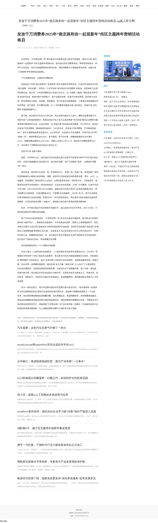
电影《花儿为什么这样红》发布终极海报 (121, 101)
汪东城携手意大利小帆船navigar (117, 92)
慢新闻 (107, 56)
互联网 (100, 6)
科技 (39, 6)
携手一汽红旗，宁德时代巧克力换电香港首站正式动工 (49, 444)
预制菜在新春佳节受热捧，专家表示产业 (121, 171)
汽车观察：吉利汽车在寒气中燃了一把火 (41, 327)
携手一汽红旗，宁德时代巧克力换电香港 (121, 166)
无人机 (119, 6)
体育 (88, 6)
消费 (107, 6)
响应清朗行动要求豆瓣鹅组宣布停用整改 (121, 106)
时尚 (69, 6)
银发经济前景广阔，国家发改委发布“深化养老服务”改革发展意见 (56, 478)
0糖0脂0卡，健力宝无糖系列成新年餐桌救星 (43, 428)
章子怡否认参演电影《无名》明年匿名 (120, 125)
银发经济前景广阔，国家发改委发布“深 (121, 176)
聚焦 (137, 6)
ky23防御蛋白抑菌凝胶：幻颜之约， (119, 152)
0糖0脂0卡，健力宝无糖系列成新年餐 (120, 162)
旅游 (82, 6)
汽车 (63, 6)
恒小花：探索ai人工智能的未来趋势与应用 (42, 394)
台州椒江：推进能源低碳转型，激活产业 (121, 148)
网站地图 (79, 510)
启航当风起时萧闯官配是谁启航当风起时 (121, 116)
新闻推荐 (108, 132)
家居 (94, 6)
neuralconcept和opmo (112, 143)
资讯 (32, 6)
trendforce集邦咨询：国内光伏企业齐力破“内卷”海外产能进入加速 (56, 411)
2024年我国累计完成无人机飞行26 (118, 180)
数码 (76, 6)
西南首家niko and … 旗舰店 (115, 97)
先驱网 (23, 6)
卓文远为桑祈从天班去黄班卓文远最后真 (121, 111)
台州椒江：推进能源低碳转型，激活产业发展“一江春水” (51, 361)
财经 (51, 6)
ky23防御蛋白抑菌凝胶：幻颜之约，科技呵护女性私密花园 (52, 378)
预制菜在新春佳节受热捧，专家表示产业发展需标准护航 (51, 461)
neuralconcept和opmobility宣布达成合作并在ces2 (45, 344)
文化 (113, 6)
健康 (125, 6)
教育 (131, 6)
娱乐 (45, 6)
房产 (57, 6)
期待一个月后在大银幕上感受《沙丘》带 (121, 120)
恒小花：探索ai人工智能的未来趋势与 (120, 157)
